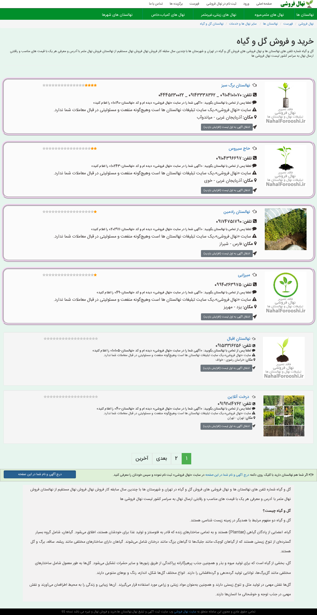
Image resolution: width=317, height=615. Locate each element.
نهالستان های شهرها (117, 15)
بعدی (161, 458)
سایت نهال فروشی (184, 611)
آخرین (142, 458)
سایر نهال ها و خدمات (243, 24)
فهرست (194, 4)
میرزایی (244, 275)
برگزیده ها (176, 4)
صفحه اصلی (264, 4)
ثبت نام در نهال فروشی (221, 4)
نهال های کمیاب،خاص (168, 15)
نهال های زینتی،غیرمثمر (218, 15)
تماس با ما (156, 4)
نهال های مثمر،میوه (269, 15)
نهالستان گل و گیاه (211, 24)
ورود (246, 4)
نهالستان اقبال (238, 338)
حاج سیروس (239, 148)
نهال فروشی (306, 24)
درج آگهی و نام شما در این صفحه (227, 475)
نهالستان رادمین (236, 211)
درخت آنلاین (239, 396)
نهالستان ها (306, 15)
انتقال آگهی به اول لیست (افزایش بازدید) (227, 127)
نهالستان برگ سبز (235, 85)
